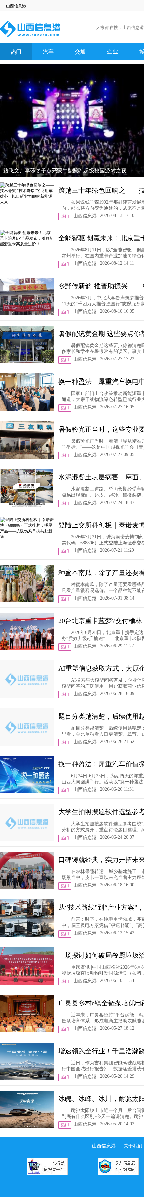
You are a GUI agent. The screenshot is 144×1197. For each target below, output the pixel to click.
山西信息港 (16, 6)
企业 (112, 52)
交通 (80, 52)
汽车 (48, 52)
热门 (16, 52)
